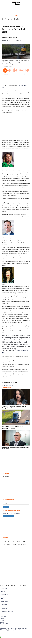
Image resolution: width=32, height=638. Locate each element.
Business (9, 24)
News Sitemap (19, 630)
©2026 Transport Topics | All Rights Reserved (13, 628)
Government (4, 24)
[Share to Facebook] (2, 19)
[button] (14, 19)
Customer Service (6, 611)
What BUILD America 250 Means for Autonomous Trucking (12, 427)
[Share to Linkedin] (8, 19)
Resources (4, 608)
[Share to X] (5, 19)
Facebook (3, 617)
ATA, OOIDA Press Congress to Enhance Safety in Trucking (16, 448)
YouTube (2, 620)
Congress (10, 385)
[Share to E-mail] (11, 19)
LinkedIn (2, 622)
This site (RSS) (4, 624)
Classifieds (4, 605)
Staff (2, 598)
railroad (4, 385)
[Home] (16, 3)
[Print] (17, 19)
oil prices (7, 544)
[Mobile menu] (2, 2)
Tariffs (14, 544)
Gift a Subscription (15, 513)
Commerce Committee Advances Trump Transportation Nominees (14, 407)
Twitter (2, 618)
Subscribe (5, 513)
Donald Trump (22, 544)
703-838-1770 (3, 588)
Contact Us (4, 595)
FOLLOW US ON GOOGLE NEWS (8, 516)
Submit (6, 507)
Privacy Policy (4, 630)
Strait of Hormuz (21, 541)
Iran (13, 541)
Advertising (4, 601)
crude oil (7, 541)
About (3, 591)
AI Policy (11, 630)
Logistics (14, 24)
